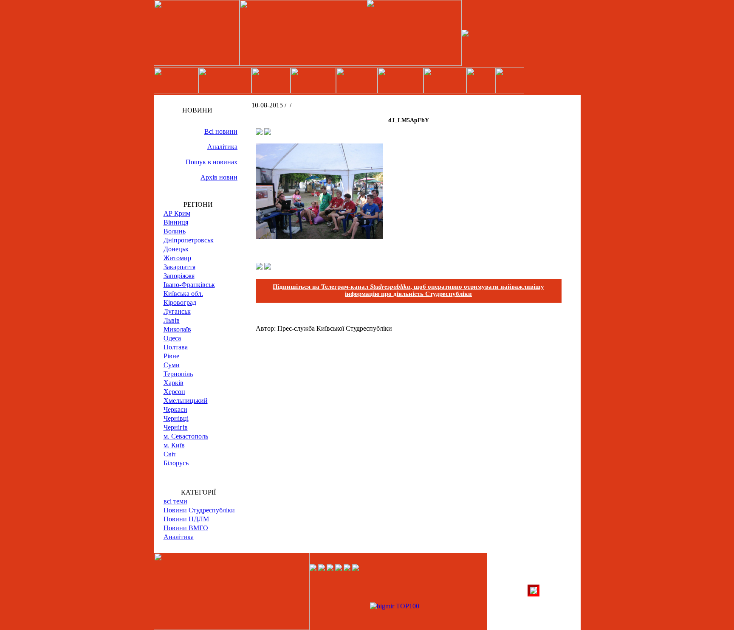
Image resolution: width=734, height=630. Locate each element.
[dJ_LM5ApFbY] (319, 236)
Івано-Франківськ (189, 284)
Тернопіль (178, 373)
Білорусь (176, 463)
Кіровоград (180, 302)
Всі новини (220, 131)
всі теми (175, 501)
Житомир (177, 258)
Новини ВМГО (186, 528)
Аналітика (222, 146)
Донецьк (176, 249)
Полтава (176, 347)
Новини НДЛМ (186, 519)
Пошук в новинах (211, 162)
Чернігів (176, 427)
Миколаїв (177, 329)
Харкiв (174, 382)
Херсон (174, 391)
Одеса (172, 338)
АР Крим (177, 213)
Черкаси (175, 409)
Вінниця (176, 222)
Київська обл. (183, 293)
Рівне (171, 356)
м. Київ (174, 445)
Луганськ (177, 311)
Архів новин (218, 177)
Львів (172, 320)
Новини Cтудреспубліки (199, 510)
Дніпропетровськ (189, 240)
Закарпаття (179, 266)
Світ (170, 454)
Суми (172, 364)
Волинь (175, 231)
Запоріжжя (179, 275)
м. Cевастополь (186, 436)
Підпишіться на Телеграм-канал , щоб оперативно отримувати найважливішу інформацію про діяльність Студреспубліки (408, 290)
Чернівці (176, 418)
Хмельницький (186, 400)
